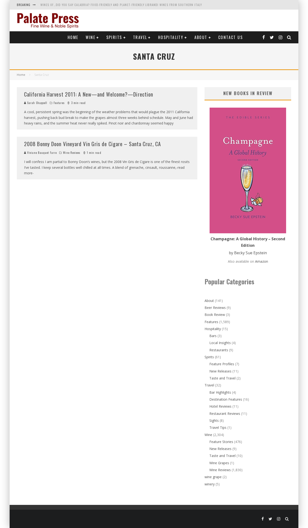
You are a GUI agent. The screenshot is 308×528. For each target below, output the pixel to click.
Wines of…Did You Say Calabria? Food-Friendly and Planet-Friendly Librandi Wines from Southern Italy (121, 5)
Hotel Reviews (220, 406)
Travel (140, 37)
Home (73, 37)
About (200, 37)
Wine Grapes (219, 463)
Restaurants (218, 350)
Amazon (261, 261)
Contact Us (230, 37)
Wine (91, 37)
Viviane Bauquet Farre (41, 153)
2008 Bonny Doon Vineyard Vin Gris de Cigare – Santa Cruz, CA (92, 144)
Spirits (114, 37)
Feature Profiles (221, 364)
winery (210, 484)
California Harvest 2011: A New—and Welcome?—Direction (88, 94)
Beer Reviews (215, 307)
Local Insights (220, 342)
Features (59, 102)
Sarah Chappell (36, 103)
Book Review (215, 314)
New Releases (220, 371)
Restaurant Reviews (224, 413)
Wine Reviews (71, 152)
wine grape (213, 477)
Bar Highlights (220, 392)
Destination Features (225, 399)
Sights (214, 420)
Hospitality (170, 37)
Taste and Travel (222, 378)
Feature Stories (221, 441)
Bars (213, 335)
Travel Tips (217, 427)
